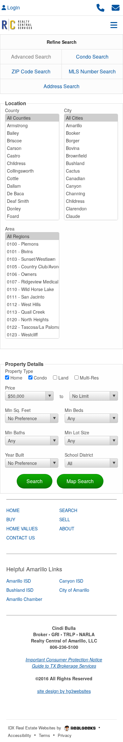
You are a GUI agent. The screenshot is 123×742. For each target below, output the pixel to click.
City (68, 110)
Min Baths (15, 432)
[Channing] (91, 193)
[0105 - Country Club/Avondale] (32, 266)
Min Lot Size (77, 432)
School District (79, 455)
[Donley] (32, 208)
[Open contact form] (116, 6)
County (12, 110)
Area (10, 228)
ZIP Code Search (31, 71)
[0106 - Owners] (32, 274)
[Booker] (91, 133)
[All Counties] (32, 118)
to (61, 396)
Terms (44, 735)
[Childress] (32, 163)
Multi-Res (89, 377)
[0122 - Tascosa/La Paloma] (32, 327)
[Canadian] (91, 178)
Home (15, 377)
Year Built (14, 455)
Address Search (61, 86)
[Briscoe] (32, 140)
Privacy (65, 735)
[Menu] (113, 24)
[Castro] (32, 155)
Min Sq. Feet (18, 410)
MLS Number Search (92, 71)
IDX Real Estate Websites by (35, 728)
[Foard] (32, 216)
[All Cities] (91, 118)
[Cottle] (32, 178)
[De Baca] (32, 193)
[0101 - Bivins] (32, 251)
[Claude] (91, 216)
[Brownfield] (91, 155)
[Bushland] (91, 163)
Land (62, 377)
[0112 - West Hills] (32, 304)
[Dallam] (32, 186)
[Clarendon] (91, 208)
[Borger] (91, 140)
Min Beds (74, 410)
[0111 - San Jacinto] (32, 296)
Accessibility (19, 735)
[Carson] (32, 148)
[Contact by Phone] (100, 6)
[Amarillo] (91, 125)
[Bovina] (91, 148)
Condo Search (92, 56)
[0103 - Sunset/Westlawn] (32, 259)
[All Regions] (32, 236)
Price (10, 388)
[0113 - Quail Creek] (32, 312)
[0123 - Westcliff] (32, 334)
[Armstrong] (32, 125)
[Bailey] (32, 133)
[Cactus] (91, 170)
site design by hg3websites (64, 691)
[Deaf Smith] (32, 201)
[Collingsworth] (32, 170)
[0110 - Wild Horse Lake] (32, 289)
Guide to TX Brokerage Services (64, 666)
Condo (39, 377)
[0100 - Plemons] (32, 244)
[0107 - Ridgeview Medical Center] (32, 281)
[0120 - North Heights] (32, 319)
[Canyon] (91, 186)
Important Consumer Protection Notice (64, 659)
